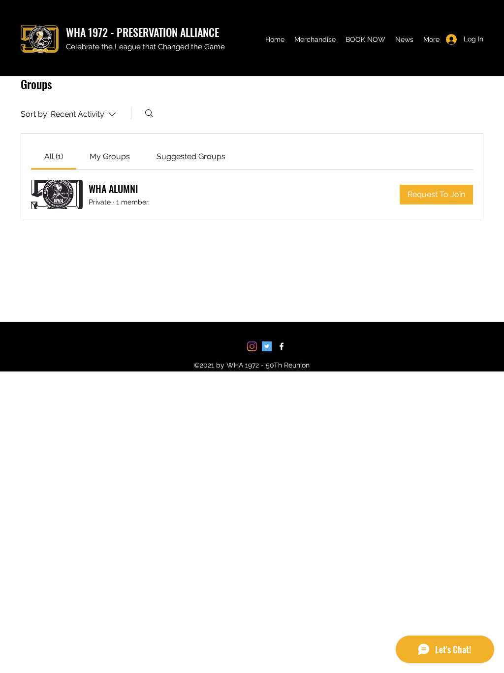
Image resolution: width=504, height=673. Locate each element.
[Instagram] (252, 346)
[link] (53, 156)
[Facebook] (281, 346)
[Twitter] (267, 346)
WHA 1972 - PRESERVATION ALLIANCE (142, 32)
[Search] (149, 113)
